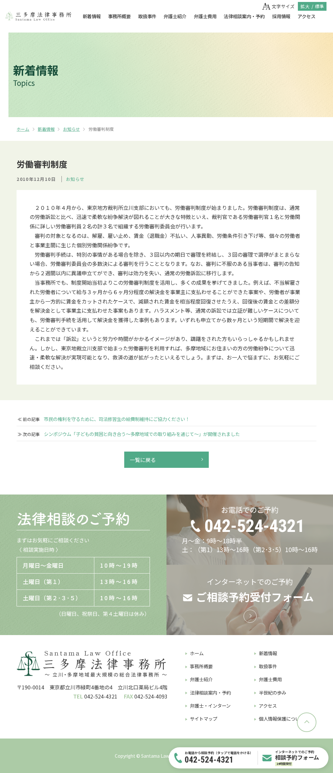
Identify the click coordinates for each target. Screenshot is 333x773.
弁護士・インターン (210, 705)
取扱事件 (147, 16)
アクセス (306, 16)
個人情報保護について (281, 718)
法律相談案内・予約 (244, 16)
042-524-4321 (254, 526)
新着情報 (92, 16)
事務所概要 (119, 16)
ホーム (23, 129)
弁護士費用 (205, 16)
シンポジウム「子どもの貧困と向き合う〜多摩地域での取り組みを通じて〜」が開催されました (142, 434)
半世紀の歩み (272, 692)
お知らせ (71, 129)
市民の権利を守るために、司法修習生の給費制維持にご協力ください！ (117, 419)
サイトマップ (203, 718)
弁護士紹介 (175, 16)
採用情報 (281, 16)
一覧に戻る (143, 460)
